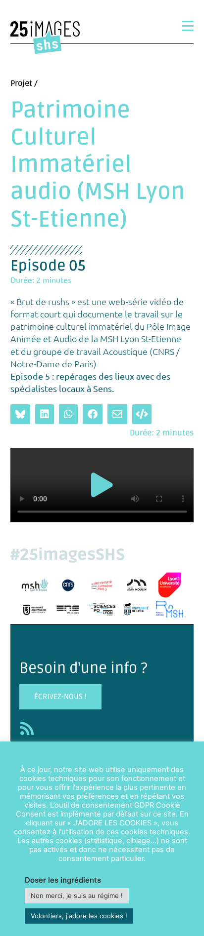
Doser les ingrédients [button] (63, 880)
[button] (102, 485)
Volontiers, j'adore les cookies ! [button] (79, 916)
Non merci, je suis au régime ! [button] (77, 895)
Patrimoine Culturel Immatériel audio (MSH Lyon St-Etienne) (97, 165)
